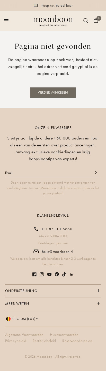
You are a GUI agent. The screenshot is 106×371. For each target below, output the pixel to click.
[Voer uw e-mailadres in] (96, 172)
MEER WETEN (17, 303)
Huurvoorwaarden (64, 334)
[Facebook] (34, 274)
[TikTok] (64, 274)
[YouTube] (49, 274)
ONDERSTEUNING (21, 290)
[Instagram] (42, 274)
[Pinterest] (57, 274)
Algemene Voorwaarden (24, 334)
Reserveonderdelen (77, 340)
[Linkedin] (72, 274)
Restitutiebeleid (44, 340)
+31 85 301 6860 (56, 229)
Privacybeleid (15, 340)
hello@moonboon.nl (57, 251)
